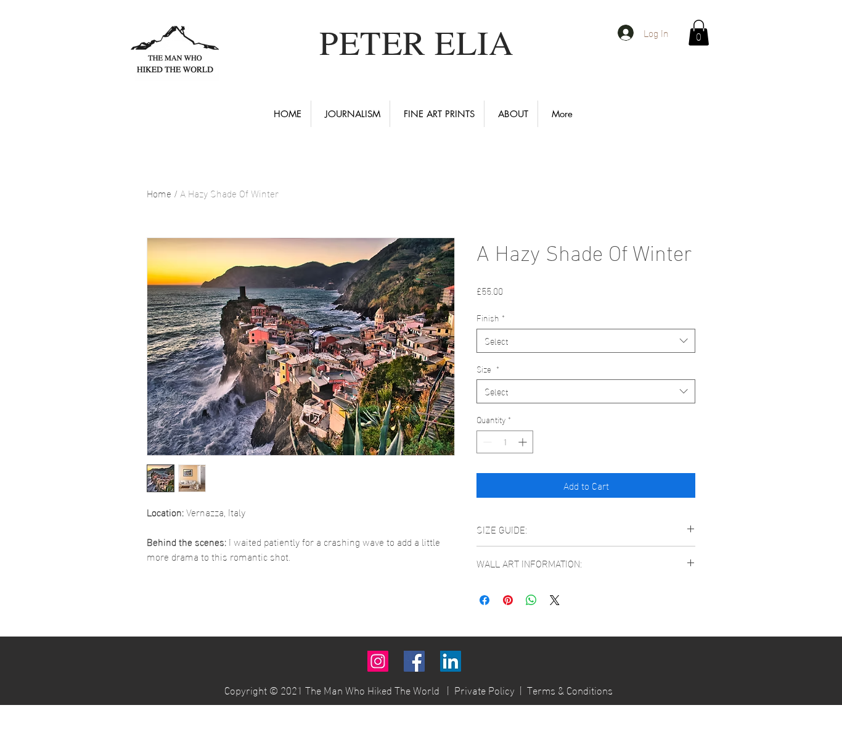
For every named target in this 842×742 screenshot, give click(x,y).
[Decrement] (486, 442)
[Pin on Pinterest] (508, 600)
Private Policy (484, 689)
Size (487, 369)
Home (159, 193)
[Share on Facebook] (484, 600)
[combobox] (585, 341)
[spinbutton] (505, 442)
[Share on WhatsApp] (531, 600)
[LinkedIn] (450, 661)
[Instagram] (377, 661)
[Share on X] (554, 600)
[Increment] (523, 442)
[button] (698, 33)
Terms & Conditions (570, 689)
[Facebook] (414, 661)
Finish (490, 317)
